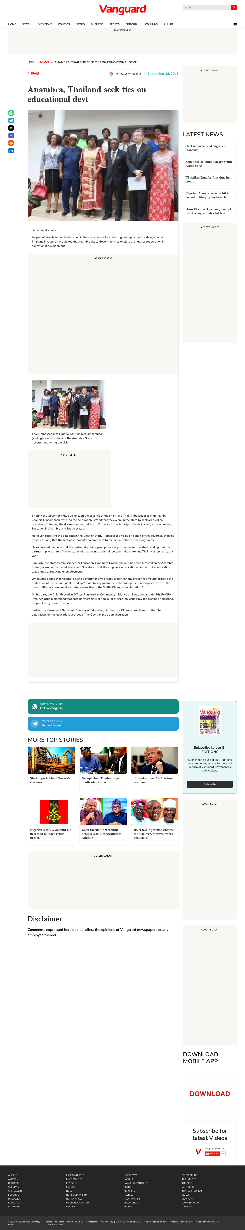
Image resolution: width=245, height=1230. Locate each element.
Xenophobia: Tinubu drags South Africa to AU (208, 163)
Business (97, 24)
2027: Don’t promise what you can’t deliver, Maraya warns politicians (154, 833)
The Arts (187, 1183)
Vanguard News (122, 10)
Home (12, 24)
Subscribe (210, 784)
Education (14, 1202)
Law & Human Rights (136, 1183)
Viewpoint (188, 1198)
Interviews (130, 1175)
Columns (151, 24)
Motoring (129, 1190)
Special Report (133, 1202)
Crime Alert (15, 1190)
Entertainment (75, 1175)
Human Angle (74, 1198)
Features (71, 1183)
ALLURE (168, 24)
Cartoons (188, 1187)
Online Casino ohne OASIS (129, 1221)
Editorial (132, 24)
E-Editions (14, 1206)
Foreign (71, 1187)
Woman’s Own (190, 1202)
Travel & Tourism (192, 1190)
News (26, 24)
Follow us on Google (128, 73)
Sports (114, 24)
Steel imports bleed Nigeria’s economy (205, 147)
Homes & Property (76, 1194)
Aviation (13, 1179)
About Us (59, 1221)
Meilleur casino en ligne (155, 1221)
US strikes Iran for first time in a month (208, 179)
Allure (12, 1175)
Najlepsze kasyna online (181, 1221)
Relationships (132, 1198)
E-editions (45, 24)
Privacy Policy (106, 1221)
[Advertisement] (103, 314)
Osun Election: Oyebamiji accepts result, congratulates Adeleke (208, 210)
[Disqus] (103, 992)
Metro (80, 24)
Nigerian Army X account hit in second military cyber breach (207, 195)
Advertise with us (75, 1221)
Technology (189, 1179)
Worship (187, 1206)
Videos (186, 1194)
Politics (64, 24)
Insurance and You (77, 1202)
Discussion (14, 1198)
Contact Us (91, 1221)
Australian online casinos (208, 1221)
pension (71, 1206)
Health (70, 1190)
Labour (128, 1179)
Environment (74, 1179)
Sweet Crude (189, 1175)
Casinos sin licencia (55, 1224)
